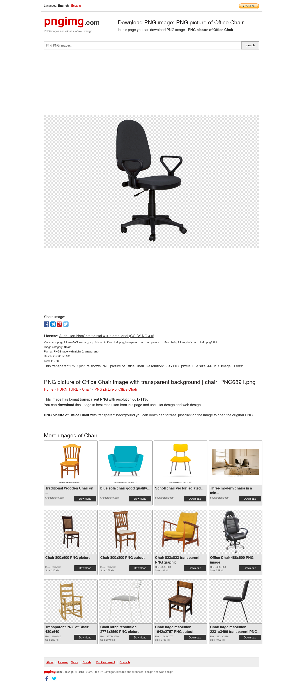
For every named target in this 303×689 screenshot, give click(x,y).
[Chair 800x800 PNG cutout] (126, 532)
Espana (76, 5)
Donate (87, 662)
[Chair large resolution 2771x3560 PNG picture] (125, 601)
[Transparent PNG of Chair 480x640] (71, 601)
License (63, 662)
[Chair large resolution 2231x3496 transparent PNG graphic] (235, 601)
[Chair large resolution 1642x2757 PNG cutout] (180, 601)
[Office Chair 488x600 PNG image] (235, 532)
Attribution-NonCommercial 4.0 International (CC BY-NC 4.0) (106, 335)
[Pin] (59, 324)
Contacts (125, 662)
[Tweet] (66, 324)
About (49, 662)
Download (85, 498)
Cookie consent (105, 662)
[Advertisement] (151, 84)
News (74, 662)
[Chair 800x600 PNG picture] (71, 532)
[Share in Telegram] (53, 324)
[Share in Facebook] (46, 324)
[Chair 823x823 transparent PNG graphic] (180, 532)
